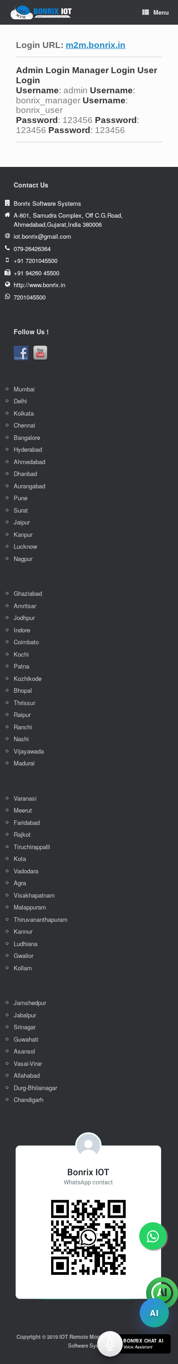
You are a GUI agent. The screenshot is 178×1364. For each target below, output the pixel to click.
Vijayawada (29, 751)
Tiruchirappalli (32, 846)
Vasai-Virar (28, 1063)
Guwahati (26, 1039)
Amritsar (25, 605)
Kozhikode (28, 678)
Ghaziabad (28, 593)
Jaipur (22, 522)
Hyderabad (28, 449)
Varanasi (25, 798)
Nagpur (23, 558)
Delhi (20, 400)
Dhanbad (25, 473)
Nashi (21, 738)
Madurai (24, 763)
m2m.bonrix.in (96, 45)
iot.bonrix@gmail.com (42, 236)
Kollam (23, 967)
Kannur (23, 931)
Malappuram (30, 907)
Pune (20, 497)
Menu (161, 12)
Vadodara (26, 871)
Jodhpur (24, 617)
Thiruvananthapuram (41, 919)
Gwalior (23, 955)
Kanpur (23, 534)
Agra (20, 882)
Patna (21, 666)
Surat (21, 510)
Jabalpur (25, 1015)
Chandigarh (28, 1099)
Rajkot (22, 834)
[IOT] (41, 12)
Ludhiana (25, 943)
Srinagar (25, 1026)
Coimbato (26, 641)
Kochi (21, 654)
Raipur (22, 714)
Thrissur (24, 702)
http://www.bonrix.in (39, 284)
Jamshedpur (30, 1002)
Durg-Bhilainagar (35, 1087)
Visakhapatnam (34, 895)
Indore (22, 630)
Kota (20, 858)
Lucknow (25, 546)
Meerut (23, 810)
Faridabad (27, 822)
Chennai (24, 425)
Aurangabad (29, 485)
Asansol (24, 1051)
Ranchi (23, 726)
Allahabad (27, 1075)
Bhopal (23, 690)
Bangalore (27, 437)
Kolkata (24, 413)
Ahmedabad (29, 461)
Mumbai (24, 389)
